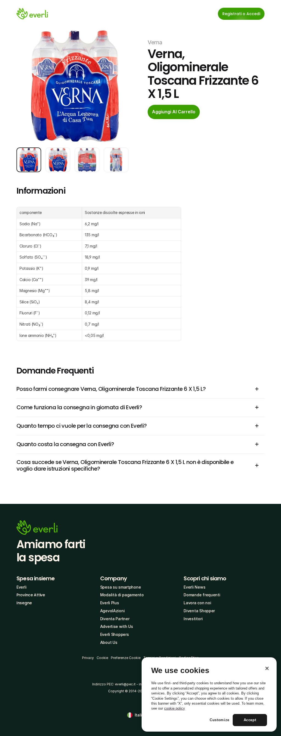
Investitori (193, 618)
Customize (219, 720)
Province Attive (30, 595)
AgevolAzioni (112, 610)
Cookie (102, 658)
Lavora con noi (197, 602)
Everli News (194, 587)
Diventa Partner (115, 618)
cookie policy (174, 708)
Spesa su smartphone (120, 587)
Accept (250, 720)
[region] (209, 694)
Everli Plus (109, 602)
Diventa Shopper (199, 610)
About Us (108, 642)
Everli (21, 587)
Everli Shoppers (114, 634)
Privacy (88, 658)
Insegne (24, 603)
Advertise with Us (116, 626)
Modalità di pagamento (122, 594)
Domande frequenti (202, 594)
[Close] (267, 668)
